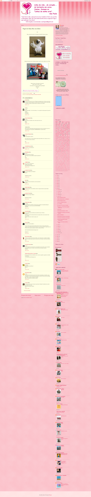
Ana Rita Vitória (27, 170)
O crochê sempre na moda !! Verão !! (64, 325)
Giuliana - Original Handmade (61, 385)
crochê (64, 124)
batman (56, 147)
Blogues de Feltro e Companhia (61, 475)
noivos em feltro (64, 166)
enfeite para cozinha (66, 161)
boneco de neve (58, 134)
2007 (57, 239)
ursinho (63, 135)
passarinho (67, 137)
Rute (26, 180)
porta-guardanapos (62, 145)
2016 (57, 180)
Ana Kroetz (58, 316)
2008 (57, 237)
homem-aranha (63, 144)
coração (63, 125)
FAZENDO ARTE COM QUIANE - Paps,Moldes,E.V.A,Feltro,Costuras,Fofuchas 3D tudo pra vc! (63, 293)
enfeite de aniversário (66, 121)
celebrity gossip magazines (60, 412)
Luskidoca (62, 446)
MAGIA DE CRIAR (60, 422)
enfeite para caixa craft (61, 154)
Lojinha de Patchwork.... (64, 404)
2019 (57, 175)
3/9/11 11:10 (27, 208)
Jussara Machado (27, 118)
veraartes (26, 282)
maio (58, 227)
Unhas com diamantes (60, 214)
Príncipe (60, 141)
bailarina (67, 141)
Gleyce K (26, 222)
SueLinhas (58, 331)
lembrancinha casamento (63, 164)
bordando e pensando (60, 437)
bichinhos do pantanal (65, 138)
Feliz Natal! (63, 317)
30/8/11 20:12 (27, 158)
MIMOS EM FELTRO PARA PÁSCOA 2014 (64, 454)
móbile (67, 134)
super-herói (57, 135)
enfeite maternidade (61, 148)
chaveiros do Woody (59, 160)
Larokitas (26, 263)
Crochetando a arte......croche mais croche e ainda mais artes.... (62, 355)
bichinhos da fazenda (58, 158)
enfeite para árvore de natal (60, 140)
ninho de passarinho (58, 166)
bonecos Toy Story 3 (61, 147)
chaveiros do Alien (61, 159)
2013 (57, 185)
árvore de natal (59, 146)
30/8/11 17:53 (27, 148)
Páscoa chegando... (64, 332)
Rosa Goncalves (27, 236)
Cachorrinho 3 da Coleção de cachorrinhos (63, 217)
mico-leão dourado (66, 165)
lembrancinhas (58, 124)
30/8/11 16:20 (27, 130)
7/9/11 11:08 (27, 269)
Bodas (62, 371)
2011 (57, 188)
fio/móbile (66, 129)
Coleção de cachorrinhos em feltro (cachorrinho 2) (62, 220)
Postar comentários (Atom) (28, 297)
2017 (57, 178)
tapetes (64, 126)
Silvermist (67, 157)
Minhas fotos (63, 302)
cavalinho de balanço (64, 153)
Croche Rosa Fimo (59, 301)
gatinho (66, 140)
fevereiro (59, 232)
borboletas (63, 134)
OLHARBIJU (59, 346)
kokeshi (57, 164)
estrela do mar (67, 154)
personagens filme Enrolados (59, 168)
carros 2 (59, 153)
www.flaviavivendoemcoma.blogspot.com (62, 75)
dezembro (59, 189)
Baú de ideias (59, 377)
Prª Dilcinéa (58, 324)
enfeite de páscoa (60, 129)
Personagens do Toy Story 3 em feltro (62, 205)
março (59, 231)
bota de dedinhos (67, 139)
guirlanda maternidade (62, 163)
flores (60, 123)
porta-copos (61, 156)
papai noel (66, 133)
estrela (58, 131)
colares (61, 128)
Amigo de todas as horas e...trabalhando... (63, 198)
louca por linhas (59, 362)
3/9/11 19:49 (27, 241)
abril (58, 229)
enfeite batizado (60, 161)
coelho (58, 127)
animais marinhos (66, 143)
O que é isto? (58, 105)
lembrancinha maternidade (61, 137)
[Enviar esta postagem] (34, 93)
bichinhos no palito (64, 158)
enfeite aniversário (62, 136)
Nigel (29, 94)
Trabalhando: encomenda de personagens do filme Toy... (63, 207)
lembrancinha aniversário (59, 133)
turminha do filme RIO (37, 94)
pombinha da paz (58, 138)
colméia (64, 160)
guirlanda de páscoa (61, 149)
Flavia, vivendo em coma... (61, 269)
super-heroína (58, 151)
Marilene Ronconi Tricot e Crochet (30, 253)
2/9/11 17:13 (27, 190)
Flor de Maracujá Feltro (60, 452)
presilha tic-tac (67, 142)
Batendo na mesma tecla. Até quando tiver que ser (64, 271)
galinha (67, 132)
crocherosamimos (59, 483)
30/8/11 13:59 (27, 114)
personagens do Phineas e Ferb (65, 167)
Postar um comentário (27, 290)
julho (58, 224)
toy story (62, 151)
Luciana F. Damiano (28, 134)
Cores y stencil (59, 339)
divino (59, 144)
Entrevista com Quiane (60, 445)
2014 (57, 183)
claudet (26, 100)
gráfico (56, 149)
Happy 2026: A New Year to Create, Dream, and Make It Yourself (64, 295)
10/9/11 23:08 (27, 288)
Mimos (62, 423)
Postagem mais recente (26, 295)
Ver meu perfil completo (59, 35)
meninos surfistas (60, 165)
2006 (57, 241)
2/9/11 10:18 (27, 184)
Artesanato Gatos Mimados (61, 396)
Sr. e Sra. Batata (59, 203)
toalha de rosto (63, 285)
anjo (69, 130)
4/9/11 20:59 (27, 250)
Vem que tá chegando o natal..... (64, 439)
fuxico (56, 130)
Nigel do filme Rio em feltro (61, 197)
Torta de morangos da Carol (61, 200)
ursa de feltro (65, 170)
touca (69, 156)
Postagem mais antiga (48, 295)
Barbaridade (59, 415)
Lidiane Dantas (27, 202)
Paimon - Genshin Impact (64, 277)
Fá (25, 107)
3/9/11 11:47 (27, 219)
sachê (63, 169)
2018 (57, 177)
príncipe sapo (59, 169)
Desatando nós (59, 284)
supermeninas (68, 145)
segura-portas (65, 156)
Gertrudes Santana (28, 244)
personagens (32, 94)
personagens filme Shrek (63, 155)
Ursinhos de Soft (59, 386)
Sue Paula (62, 25)
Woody (68, 146)
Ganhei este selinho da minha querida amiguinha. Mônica (65, 484)
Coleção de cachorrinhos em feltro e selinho (62, 222)
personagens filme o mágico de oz (65, 150)
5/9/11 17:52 (27, 260)
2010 (57, 234)
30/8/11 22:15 (27, 167)
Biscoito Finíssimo (59, 467)
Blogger (50, 494)
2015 (57, 181)
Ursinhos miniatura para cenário (64, 356)
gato (63, 139)
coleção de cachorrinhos (59, 139)
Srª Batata (63, 146)
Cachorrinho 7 (59, 209)
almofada (61, 143)
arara (56, 144)
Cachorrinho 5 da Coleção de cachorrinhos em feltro (63, 213)
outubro (59, 192)
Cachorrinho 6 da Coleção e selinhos (62, 210)
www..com (59, 96)
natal (69, 124)
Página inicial (37, 295)
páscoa (60, 126)
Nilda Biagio (27, 152)
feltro (27, 94)
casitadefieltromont (28, 146)
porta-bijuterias (66, 168)
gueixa (57, 163)
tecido (66, 123)
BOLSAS (62, 389)
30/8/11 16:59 (27, 142)
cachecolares (62, 127)
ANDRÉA (26, 162)
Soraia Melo (27, 211)
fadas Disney (63, 162)
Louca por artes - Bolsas (60, 388)
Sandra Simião (27, 187)
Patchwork (62, 397)
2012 (57, 186)
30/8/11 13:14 (27, 104)
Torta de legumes (63, 378)
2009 (57, 236)
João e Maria (57, 143)
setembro (59, 194)
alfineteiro (64, 152)
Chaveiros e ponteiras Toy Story (62, 202)
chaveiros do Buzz (67, 159)
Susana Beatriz (27, 272)
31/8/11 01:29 (27, 177)
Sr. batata (63, 141)
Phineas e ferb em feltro (59, 157)
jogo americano (68, 163)
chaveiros (58, 125)
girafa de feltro (68, 162)
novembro (59, 191)
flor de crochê (67, 148)
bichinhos (62, 131)
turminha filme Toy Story (59, 170)
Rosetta (64, 157)
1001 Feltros (58, 277)
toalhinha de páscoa (67, 169)
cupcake (62, 142)
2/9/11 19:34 (27, 199)
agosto (59, 196)
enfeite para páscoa (58, 162)
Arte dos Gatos (59, 460)
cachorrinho (68, 131)
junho (58, 226)
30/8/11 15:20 (27, 123)
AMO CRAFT (59, 430)
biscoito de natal (58, 142)
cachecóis (68, 126)
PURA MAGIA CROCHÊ (61, 411)
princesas (64, 128)
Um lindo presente (63, 415)
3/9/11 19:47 (27, 233)
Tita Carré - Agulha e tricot (61, 308)
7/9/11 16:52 (27, 279)
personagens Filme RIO (60, 132)
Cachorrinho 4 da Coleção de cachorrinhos (63, 216)
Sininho (65, 151)
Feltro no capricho (59, 403)
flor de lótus (57, 155)
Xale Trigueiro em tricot (64, 309)
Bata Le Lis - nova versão (64, 363)
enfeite (69, 128)
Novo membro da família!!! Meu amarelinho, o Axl (63, 462)
